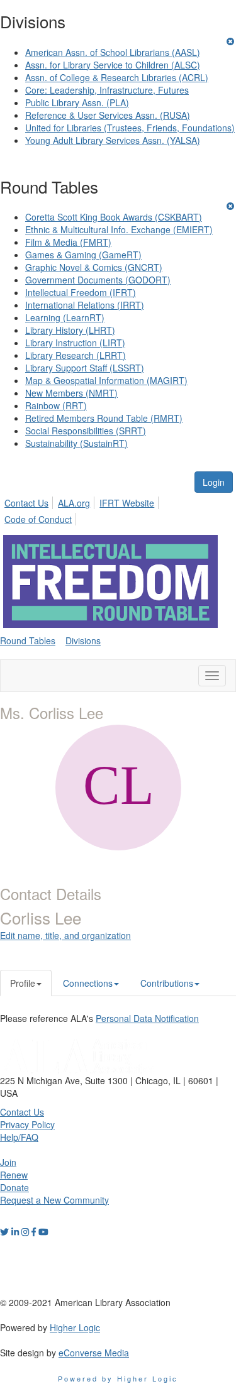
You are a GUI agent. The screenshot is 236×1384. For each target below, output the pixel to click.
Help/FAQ (19, 1137)
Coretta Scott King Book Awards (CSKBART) (113, 217)
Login (214, 482)
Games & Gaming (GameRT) (83, 254)
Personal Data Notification (147, 1018)
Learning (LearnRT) (64, 317)
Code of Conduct (38, 519)
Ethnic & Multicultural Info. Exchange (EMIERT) (119, 229)
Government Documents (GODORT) (98, 279)
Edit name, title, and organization (65, 935)
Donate (14, 1187)
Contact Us (26, 503)
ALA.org (74, 503)
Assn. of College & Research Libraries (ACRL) (116, 77)
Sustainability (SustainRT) (76, 443)
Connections (88, 983)
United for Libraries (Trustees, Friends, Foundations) (130, 127)
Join (8, 1162)
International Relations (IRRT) (84, 305)
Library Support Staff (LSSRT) (84, 367)
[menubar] (118, 509)
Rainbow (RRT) (56, 405)
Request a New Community (54, 1200)
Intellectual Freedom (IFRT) (80, 292)
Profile (22, 983)
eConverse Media (94, 1352)
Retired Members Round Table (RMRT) (104, 418)
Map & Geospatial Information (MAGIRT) (106, 380)
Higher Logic (75, 1327)
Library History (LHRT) (70, 330)
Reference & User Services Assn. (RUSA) (107, 115)
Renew (14, 1174)
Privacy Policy (27, 1124)
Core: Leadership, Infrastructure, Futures (107, 90)
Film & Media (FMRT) (68, 242)
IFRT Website (126, 503)
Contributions (166, 983)
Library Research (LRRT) (75, 355)
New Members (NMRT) (71, 393)
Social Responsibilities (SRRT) (85, 430)
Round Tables (27, 640)
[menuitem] (30, 501)
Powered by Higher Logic (118, 1378)
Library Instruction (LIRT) (75, 342)
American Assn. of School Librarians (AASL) (112, 52)
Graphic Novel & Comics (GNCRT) (93, 267)
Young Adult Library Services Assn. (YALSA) (112, 140)
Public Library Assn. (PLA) (77, 102)
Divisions (83, 640)
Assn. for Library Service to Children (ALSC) (112, 64)
